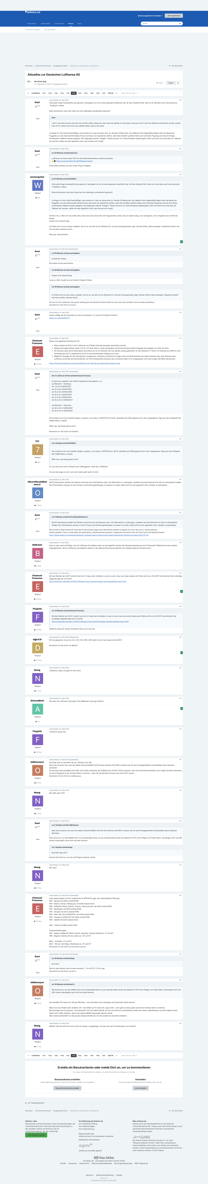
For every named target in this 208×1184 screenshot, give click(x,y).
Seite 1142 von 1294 (128, 93)
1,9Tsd (38, 566)
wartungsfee (37, 177)
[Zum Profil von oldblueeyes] (37, 770)
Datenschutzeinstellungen (102, 1163)
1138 (50, 93)
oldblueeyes (37, 762)
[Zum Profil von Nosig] (37, 678)
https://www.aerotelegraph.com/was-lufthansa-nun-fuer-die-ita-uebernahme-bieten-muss (84, 363)
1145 (91, 93)
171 (38, 722)
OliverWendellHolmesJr (37, 483)
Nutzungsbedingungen (123, 1163)
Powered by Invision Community (104, 1180)
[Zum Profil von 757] (37, 449)
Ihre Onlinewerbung (86, 1129)
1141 (67, 93)
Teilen (160, 83)
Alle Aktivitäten (49, 30)
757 (37, 441)
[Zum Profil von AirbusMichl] (37, 709)
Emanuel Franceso (37, 341)
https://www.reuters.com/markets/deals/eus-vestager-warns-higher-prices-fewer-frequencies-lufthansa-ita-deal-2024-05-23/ (99, 535)
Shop (79, 23)
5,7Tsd (38, 691)
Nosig (37, 670)
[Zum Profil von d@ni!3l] (37, 648)
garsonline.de (170, 1143)
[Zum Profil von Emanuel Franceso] (37, 351)
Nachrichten (31, 23)
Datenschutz (84, 1163)
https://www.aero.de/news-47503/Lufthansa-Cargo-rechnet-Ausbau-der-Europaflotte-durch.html (87, 581)
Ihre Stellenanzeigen (87, 1126)
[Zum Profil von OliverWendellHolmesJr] (37, 492)
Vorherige (35, 93)
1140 (62, 93)
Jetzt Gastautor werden (142, 1150)
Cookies (119, 1175)
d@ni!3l (37, 639)
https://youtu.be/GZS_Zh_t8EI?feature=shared (74, 161)
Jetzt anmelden (140, 1088)
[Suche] (180, 23)
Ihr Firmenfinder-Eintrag (88, 1124)
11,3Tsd (38, 660)
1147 (103, 93)
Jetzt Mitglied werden (36, 1135)
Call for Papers (158, 1150)
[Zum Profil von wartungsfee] (37, 185)
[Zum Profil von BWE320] (37, 553)
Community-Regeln (33, 30)
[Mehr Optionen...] (180, 100)
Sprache (89, 1175)
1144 (85, 93)
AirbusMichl (37, 700)
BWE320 (37, 545)
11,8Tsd (38, 364)
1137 (44, 93)
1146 (97, 93)
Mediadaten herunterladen (89, 1140)
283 (38, 462)
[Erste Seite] (28, 93)
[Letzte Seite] (116, 93)
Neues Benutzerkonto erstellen (67, 1088)
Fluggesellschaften (60, 84)
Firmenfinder (59, 23)
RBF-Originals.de (141, 1163)
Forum (70, 23)
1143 (79, 93)
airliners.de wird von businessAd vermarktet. (96, 1136)
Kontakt (63, 1163)
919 (38, 198)
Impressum (72, 1163)
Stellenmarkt (45, 23)
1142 (73, 93)
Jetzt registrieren (173, 16)
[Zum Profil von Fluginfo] (37, 617)
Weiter (110, 93)
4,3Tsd (38, 505)
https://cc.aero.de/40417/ (59, 318)
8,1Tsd (38, 783)
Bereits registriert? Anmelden (150, 16)
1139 (56, 93)
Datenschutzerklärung (105, 1175)
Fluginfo (37, 608)
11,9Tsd (38, 630)
